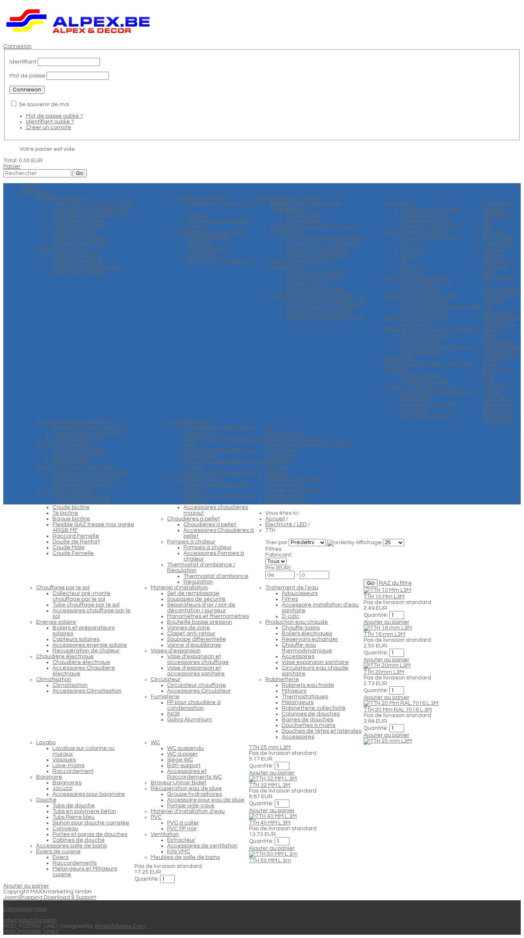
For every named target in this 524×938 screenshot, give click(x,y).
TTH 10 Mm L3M (384, 597)
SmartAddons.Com (120, 926)
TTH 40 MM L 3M (269, 823)
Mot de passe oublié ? (54, 116)
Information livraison (29, 920)
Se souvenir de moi (44, 104)
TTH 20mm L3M (384, 672)
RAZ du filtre (395, 583)
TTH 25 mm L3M (270, 747)
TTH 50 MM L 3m (270, 860)
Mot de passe (27, 76)
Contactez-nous (25, 909)
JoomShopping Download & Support (49, 897)
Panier (11, 166)
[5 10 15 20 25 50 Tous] (393, 542)
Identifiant (22, 62)
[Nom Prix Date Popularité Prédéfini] (308, 542)
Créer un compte (48, 127)
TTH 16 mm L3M (384, 634)
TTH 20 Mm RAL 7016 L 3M (398, 710)
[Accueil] (78, 35)
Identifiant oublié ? (50, 122)
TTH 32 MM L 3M (269, 785)
